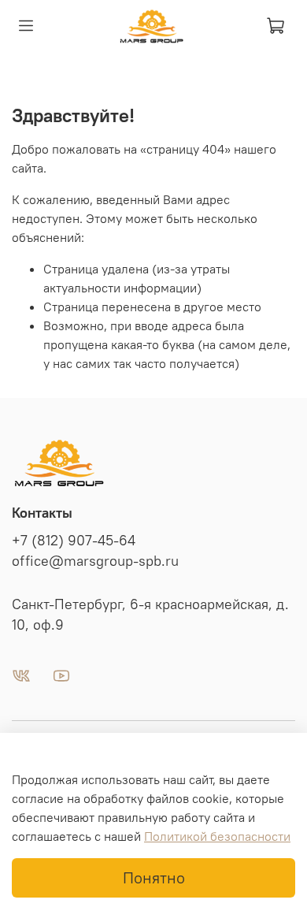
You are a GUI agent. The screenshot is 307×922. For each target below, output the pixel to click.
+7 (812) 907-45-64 (73, 540)
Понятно (154, 877)
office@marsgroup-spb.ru (95, 561)
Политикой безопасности (217, 836)
